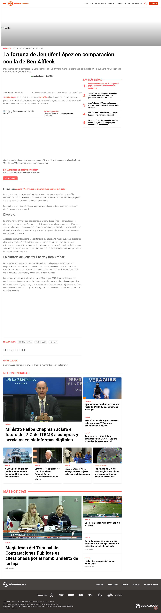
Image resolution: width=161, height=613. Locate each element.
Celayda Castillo (89, 566)
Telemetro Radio (135, 3)
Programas (99, 3)
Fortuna (53, 342)
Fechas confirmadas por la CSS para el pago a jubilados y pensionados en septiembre (103, 86)
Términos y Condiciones (12, 601)
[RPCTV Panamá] (51, 597)
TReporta (87, 3)
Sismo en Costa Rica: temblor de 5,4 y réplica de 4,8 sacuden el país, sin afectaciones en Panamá (103, 122)
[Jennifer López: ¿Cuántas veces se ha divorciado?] (22, 113)
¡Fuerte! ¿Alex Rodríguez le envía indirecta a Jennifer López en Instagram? (35, 365)
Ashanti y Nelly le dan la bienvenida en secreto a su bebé (40, 189)
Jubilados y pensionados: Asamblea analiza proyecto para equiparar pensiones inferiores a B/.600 (102, 95)
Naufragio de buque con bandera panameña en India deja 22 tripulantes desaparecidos (16, 472)
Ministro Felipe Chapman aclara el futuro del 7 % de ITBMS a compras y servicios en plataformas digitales (41, 434)
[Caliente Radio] (100, 597)
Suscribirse (10, 178)
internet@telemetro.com (14, 608)
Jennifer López (25, 342)
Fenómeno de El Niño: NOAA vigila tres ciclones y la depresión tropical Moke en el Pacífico (107, 472)
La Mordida (17, 48)
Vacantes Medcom (47, 601)
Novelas (121, 3)
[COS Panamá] (71, 597)
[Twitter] (11, 350)
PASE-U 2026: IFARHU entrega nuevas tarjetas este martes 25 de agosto (103, 114)
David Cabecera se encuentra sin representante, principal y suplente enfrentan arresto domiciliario (102, 544)
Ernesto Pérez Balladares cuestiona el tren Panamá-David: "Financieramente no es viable (47, 474)
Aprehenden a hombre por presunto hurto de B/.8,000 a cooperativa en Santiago (102, 407)
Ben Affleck (41, 342)
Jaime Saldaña (89, 549)
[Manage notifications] (156, 608)
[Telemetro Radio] (109, 597)
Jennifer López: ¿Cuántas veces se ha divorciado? (58, 115)
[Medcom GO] (42, 597)
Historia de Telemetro (30, 601)
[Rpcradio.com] (90, 597)
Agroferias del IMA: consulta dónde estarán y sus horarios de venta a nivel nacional (103, 105)
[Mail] (23, 350)
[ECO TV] (80, 597)
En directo (153, 3)
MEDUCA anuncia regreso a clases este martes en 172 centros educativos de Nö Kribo (102, 423)
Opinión (111, 3)
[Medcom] (119, 597)
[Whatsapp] (17, 350)
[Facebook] (5, 350)
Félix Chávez (9, 568)
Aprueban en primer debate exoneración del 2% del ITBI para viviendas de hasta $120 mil (101, 439)
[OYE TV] (61, 597)
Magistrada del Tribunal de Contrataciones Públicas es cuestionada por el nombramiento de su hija (41, 555)
